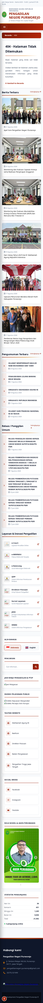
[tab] (20, 884)
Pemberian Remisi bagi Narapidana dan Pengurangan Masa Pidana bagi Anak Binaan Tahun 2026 (20, 340)
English (33, 647)
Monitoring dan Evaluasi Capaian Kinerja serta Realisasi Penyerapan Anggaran (20, 170)
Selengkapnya (35, 92)
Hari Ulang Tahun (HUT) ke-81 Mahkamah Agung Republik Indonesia (20, 256)
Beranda (8, 35)
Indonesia (15, 647)
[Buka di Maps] (21, 984)
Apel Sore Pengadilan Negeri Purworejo (20, 130)
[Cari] (36, 667)
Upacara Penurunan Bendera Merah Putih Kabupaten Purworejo (21, 298)
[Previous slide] (7, 857)
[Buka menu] (4, 26)
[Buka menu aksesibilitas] (4, 998)
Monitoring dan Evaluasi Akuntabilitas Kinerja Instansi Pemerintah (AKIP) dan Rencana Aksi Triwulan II (19, 213)
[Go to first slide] (35, 857)
